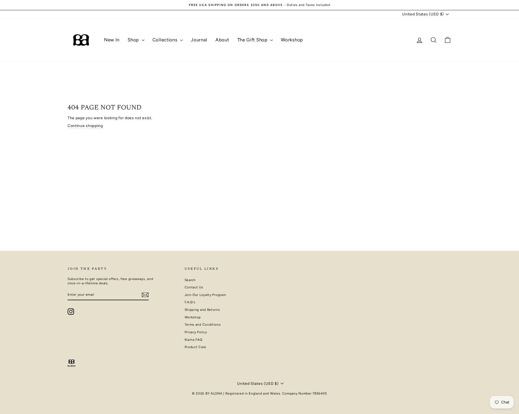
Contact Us (194, 287)
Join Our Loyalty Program (205, 295)
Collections (165, 39)
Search (190, 280)
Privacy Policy (196, 332)
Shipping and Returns (202, 310)
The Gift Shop (253, 39)
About (222, 39)
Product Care (195, 347)
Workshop (292, 39)
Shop (134, 39)
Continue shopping (85, 125)
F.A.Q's (190, 302)
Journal (199, 39)
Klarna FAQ (193, 340)
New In (111, 39)
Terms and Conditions (203, 324)
